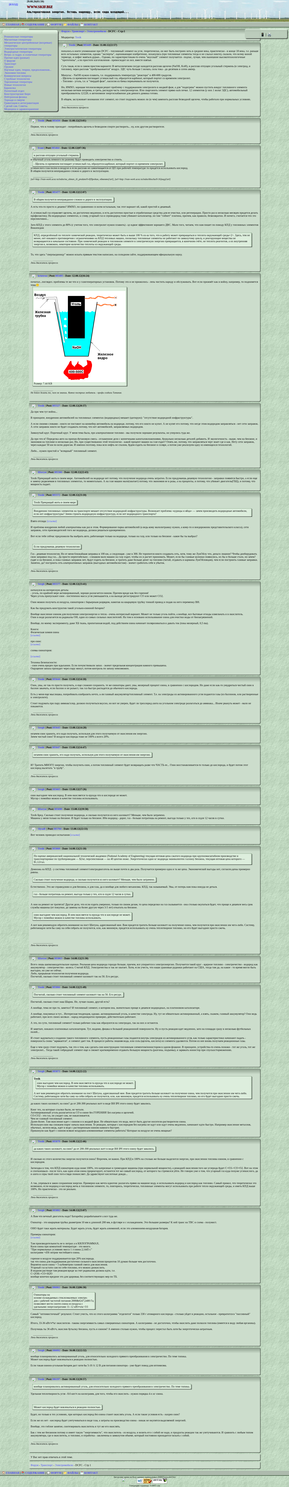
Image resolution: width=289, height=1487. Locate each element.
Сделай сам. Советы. (16, 106)
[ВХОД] (13, 4)
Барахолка (10, 87)
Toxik (78, 37)
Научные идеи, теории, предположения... (27, 69)
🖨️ (269, 35)
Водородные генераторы (18, 51)
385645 (56, 727)
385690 (58, 809)
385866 (56, 987)
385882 (56, 1210)
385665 (56, 789)
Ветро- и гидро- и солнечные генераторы (27, 54)
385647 (56, 747)
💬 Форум (54, 24)
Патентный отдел (14, 90)
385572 (56, 495)
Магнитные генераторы (17, 39)
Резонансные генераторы (18, 36)
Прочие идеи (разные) (16, 57)
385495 (59, 275)
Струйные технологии (17, 78)
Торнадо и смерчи (14, 100)
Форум (65, 31)
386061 (56, 1287)
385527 (56, 405)
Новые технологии (15, 84)
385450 (56, 120)
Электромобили (96, 31)
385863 (58, 958)
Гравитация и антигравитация (21, 103)
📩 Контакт (89, 24)
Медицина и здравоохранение (21, 109)
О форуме (9, 60)
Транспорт (10, 63)
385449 (87, 45)
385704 (57, 828)
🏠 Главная (11, 24)
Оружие (8, 66)
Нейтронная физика (15, 97)
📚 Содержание (33, 24)
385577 (56, 584)
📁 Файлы (70, 24)
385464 (55, 147)
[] (52, 521)
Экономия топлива (15, 72)
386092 (56, 1350)
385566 (58, 472)
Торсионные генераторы (18, 81)
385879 (56, 1141)
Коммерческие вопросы (17, 75)
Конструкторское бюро (17, 94)
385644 (56, 679)
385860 (56, 848)
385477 (56, 192)
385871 (56, 1071)
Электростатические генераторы (22, 48)
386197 (56, 1379)
